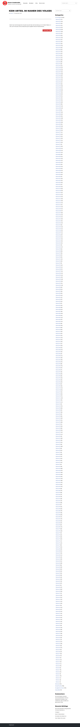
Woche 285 (58, 116)
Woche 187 (58, 311)
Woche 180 (58, 325)
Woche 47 (58, 593)
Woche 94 (58, 498)
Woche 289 (58, 108)
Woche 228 (58, 230)
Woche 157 (58, 371)
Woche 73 (58, 541)
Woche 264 (58, 158)
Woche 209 (58, 267)
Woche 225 (58, 236)
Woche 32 (58, 623)
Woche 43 (58, 601)
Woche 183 (58, 319)
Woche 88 (58, 510)
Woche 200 (58, 285)
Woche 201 (58, 283)
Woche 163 (58, 359)
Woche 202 (58, 281)
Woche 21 (58, 645)
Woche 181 (58, 323)
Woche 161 (58, 363)
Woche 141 (58, 404)
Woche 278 (58, 130)
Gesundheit (57, 689)
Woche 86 (58, 514)
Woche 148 (58, 389)
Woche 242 (58, 202)
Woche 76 (58, 534)
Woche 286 (58, 114)
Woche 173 (58, 339)
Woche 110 (58, 466)
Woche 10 (58, 663)
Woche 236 (58, 214)
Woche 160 (58, 365)
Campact (57, 712)
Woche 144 (58, 398)
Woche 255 (58, 176)
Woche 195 (58, 295)
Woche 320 (58, 45)
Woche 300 (58, 85)
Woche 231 (58, 224)
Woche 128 (58, 430)
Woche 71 (58, 545)
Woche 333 (58, 19)
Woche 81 (58, 524)
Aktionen (57, 683)
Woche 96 (58, 494)
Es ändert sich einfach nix (60, 716)
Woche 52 (58, 583)
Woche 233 (58, 220)
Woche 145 (58, 396)
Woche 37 (58, 613)
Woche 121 (58, 444)
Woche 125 (58, 436)
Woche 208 (58, 269)
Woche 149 (58, 387)
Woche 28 (58, 631)
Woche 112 (58, 462)
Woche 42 (58, 603)
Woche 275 (58, 136)
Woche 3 (58, 677)
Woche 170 (58, 345)
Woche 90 (58, 506)
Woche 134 (58, 418)
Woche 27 (58, 633)
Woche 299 (58, 87)
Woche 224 (58, 238)
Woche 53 (58, 581)
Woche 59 (58, 569)
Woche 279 (58, 128)
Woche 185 (58, 315)
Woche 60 (58, 567)
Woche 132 (58, 422)
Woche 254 (58, 178)
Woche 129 (58, 428)
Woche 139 (58, 408)
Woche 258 (58, 170)
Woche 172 (58, 341)
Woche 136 (58, 414)
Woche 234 (58, 218)
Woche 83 (58, 520)
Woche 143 (58, 400)
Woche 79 (58, 528)
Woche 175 (58, 335)
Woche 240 (58, 206)
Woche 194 (58, 297)
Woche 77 (58, 532)
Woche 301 (58, 83)
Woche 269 (58, 148)
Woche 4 (58, 675)
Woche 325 (58, 35)
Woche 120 (58, 446)
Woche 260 (58, 166)
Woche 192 (58, 301)
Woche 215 (58, 257)
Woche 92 (58, 502)
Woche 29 (58, 629)
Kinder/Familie (58, 685)
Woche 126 (58, 434)
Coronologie (58, 17)
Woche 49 (58, 589)
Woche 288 (58, 110)
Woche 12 (58, 659)
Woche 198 (58, 289)
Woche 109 (58, 468)
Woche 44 (58, 599)
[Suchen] (76, 3)
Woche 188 (58, 309)
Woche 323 (58, 39)
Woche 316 (58, 53)
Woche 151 (58, 383)
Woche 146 (58, 394)
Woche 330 (58, 25)
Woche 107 (58, 472)
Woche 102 (58, 482)
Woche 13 (58, 657)
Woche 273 (58, 140)
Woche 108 (58, 470)
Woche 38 (58, 611)
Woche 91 (58, 504)
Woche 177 (58, 331)
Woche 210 (58, 265)
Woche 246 (58, 194)
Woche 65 (58, 557)
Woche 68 (58, 551)
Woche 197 (58, 291)
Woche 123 (58, 440)
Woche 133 (58, 420)
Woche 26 (58, 635)
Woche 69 (58, 549)
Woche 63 (58, 561)
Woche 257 (58, 172)
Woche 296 (58, 94)
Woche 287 (58, 112)
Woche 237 (58, 212)
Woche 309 (58, 67)
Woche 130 (58, 426)
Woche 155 (58, 375)
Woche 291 (58, 104)
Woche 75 (58, 536)
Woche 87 (58, 512)
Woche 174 (58, 337)
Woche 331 (58, 23)
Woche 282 (58, 122)
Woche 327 (58, 31)
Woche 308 (58, 69)
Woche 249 (58, 188)
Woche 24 (58, 639)
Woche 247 (58, 192)
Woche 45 (58, 597)
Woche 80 (58, 526)
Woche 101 (58, 484)
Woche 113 (58, 460)
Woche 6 (58, 671)
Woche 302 (58, 81)
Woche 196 (58, 293)
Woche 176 (58, 333)
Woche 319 (58, 47)
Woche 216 (58, 255)
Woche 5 (58, 673)
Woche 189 (58, 307)
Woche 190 (58, 305)
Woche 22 (58, 643)
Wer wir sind (42, 3)
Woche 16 (58, 655)
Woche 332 (58, 21)
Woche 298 (58, 90)
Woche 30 (58, 627)
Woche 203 (58, 279)
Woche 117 (58, 452)
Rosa (12, 13)
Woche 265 (58, 156)
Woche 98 (58, 490)
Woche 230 (58, 226)
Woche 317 (58, 51)
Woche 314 (58, 57)
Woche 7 (58, 669)
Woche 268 (58, 150)
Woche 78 (58, 530)
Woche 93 (58, 500)
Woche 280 (58, 126)
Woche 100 (58, 486)
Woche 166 (58, 353)
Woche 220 (58, 247)
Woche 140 (58, 406)
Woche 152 (58, 381)
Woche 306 (58, 73)
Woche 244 (58, 198)
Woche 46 (58, 595)
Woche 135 (58, 416)
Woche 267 (58, 152)
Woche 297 (58, 92)
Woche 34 (58, 619)
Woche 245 (58, 196)
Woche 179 (58, 327)
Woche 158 (58, 369)
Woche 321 (58, 43)
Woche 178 (58, 329)
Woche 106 (58, 474)
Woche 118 (58, 450)
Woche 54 (58, 579)
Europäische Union (59, 687)
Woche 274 (58, 138)
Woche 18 (58, 651)
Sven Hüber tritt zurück (60, 718)
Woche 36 (58, 615)
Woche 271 (58, 144)
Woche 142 (58, 402)
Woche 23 (58, 641)
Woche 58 (58, 571)
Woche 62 (58, 563)
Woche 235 (58, 216)
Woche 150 (58, 385)
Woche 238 (58, 210)
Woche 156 (58, 373)
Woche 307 (58, 71)
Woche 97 (58, 492)
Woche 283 (58, 120)
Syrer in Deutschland (59, 714)
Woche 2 (58, 679)
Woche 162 (58, 361)
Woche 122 (58, 442)
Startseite (25, 3)
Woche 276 (58, 134)
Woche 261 (58, 164)
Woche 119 (58, 448)
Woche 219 (58, 249)
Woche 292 (58, 102)
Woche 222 (58, 243)
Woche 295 (58, 96)
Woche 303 (58, 79)
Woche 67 (58, 553)
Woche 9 (58, 665)
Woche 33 (58, 621)
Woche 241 (58, 204)
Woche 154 (58, 377)
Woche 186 (58, 313)
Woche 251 (58, 184)
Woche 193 (58, 299)
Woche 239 (58, 208)
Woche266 (58, 154)
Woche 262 (58, 162)
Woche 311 (58, 63)
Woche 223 (58, 241)
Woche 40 (58, 607)
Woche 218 (58, 251)
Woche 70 (58, 547)
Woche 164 (58, 357)
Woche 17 (58, 653)
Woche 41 (58, 605)
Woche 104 (58, 478)
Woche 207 (58, 271)
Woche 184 (58, 317)
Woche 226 (58, 234)
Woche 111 (58, 464)
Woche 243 (58, 200)
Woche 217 (58, 253)
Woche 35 (58, 617)
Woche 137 (58, 412)
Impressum (11, 724)
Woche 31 (58, 625)
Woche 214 (58, 259)
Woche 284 (58, 118)
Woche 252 (58, 182)
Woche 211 (58, 263)
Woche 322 (58, 41)
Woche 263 (58, 160)
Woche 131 (58, 424)
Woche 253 (58, 180)
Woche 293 (58, 100)
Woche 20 (58, 647)
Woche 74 (58, 538)
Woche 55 (58, 577)
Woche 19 (58, 649)
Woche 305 (58, 75)
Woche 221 (58, 245)
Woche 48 (58, 591)
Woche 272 (58, 142)
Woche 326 (58, 33)
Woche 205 (58, 275)
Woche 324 (58, 37)
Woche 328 (58, 29)
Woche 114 (58, 458)
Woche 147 (58, 392)
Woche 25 (58, 637)
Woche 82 (58, 522)
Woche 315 (58, 55)
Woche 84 (58, 518)
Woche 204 (58, 277)
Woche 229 (58, 228)
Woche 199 (58, 287)
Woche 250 (58, 186)
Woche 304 (58, 77)
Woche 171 (58, 343)
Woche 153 (58, 379)
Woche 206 (58, 273)
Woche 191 (58, 303)
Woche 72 (58, 543)
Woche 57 (58, 573)
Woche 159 (58, 367)
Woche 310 (58, 65)
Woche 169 (58, 347)
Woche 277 (58, 132)
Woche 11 (58, 661)
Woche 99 (58, 488)
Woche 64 (58, 559)
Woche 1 (57, 681)
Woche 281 (58, 124)
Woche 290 (58, 106)
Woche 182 (58, 321)
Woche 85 (58, 516)
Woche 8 (58, 667)
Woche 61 (58, 565)
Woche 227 (58, 232)
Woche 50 (58, 587)
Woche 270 (58, 146)
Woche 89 (58, 508)
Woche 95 (58, 496)
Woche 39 (58, 609)
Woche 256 (58, 174)
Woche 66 (58, 555)
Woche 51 (58, 585)
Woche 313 (58, 59)
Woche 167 (58, 351)
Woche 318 (58, 49)
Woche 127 (58, 432)
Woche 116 (58, 454)
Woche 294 (58, 98)
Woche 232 (58, 222)
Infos (36, 3)
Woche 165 (58, 355)
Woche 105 (58, 476)
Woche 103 (58, 480)
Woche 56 (58, 575)
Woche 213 (58, 261)
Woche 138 (58, 410)
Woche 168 (58, 349)
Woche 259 (58, 168)
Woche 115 (58, 456)
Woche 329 (58, 27)
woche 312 (58, 61)
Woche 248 (58, 190)
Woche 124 (58, 438)
